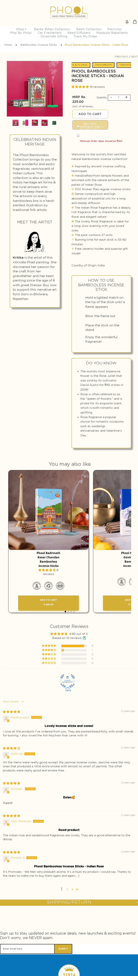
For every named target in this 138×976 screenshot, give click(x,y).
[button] (81, 86)
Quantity (101, 97)
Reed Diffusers (79, 32)
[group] (35, 89)
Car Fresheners (50, 32)
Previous (121, 57)
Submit (63, 949)
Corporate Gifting (54, 36)
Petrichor (114, 29)
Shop (21, 29)
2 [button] (67, 889)
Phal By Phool (21, 32)
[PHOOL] (69, 4)
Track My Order (85, 36)
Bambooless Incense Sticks (38, 45)
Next (134, 57)
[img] (11, 711)
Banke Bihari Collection (52, 29)
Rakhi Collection (88, 29)
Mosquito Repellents (112, 32)
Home (8, 45)
